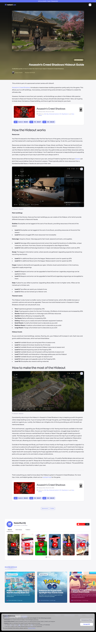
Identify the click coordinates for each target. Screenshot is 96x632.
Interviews (19, 529)
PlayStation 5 (65, 114)
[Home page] (10, 5)
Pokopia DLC (54, 1)
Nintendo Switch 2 (54, 114)
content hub (47, 477)
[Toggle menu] (90, 5)
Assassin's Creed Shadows (21, 87)
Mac (47, 114)
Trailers (28, 529)
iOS (45, 114)
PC (60, 114)
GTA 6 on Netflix (42, 1)
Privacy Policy (31, 628)
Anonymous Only (86, 620)
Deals (48, 1)
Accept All (86, 624)
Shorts (10, 529)
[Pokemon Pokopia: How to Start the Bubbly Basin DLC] (20, 579)
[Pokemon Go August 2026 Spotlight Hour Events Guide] (52, 579)
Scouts (77, 159)
